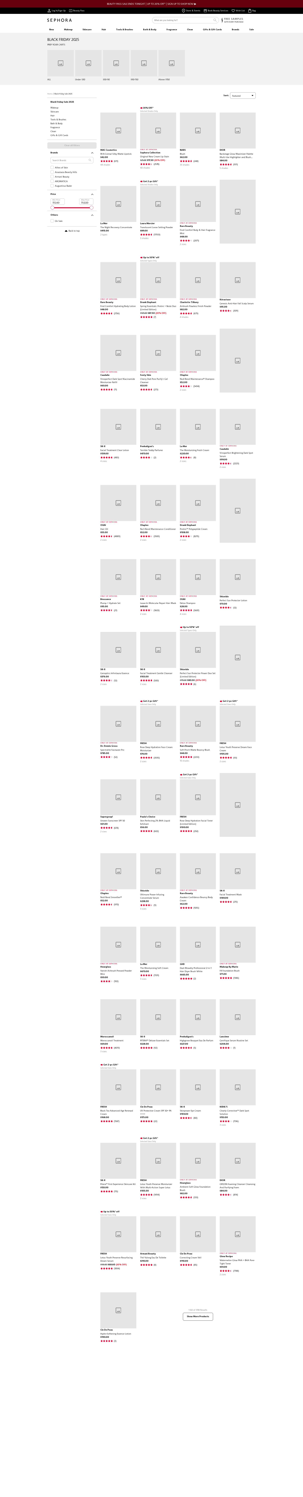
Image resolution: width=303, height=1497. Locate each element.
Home (49, 94)
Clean (53, 131)
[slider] (52, 207)
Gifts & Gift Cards (59, 135)
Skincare (54, 111)
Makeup (54, 107)
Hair (52, 115)
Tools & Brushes (58, 119)
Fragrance (55, 127)
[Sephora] (59, 20)
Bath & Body (56, 123)
